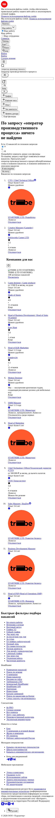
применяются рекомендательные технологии (23, 790)
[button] (4, 53)
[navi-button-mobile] (3, 62)
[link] (5, 47)
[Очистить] (5, 75)
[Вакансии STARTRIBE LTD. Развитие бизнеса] (30, 523)
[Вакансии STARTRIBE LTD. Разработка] (30, 202)
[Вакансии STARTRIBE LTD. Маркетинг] (30, 442)
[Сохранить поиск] (3, 82)
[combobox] (13, 69)
